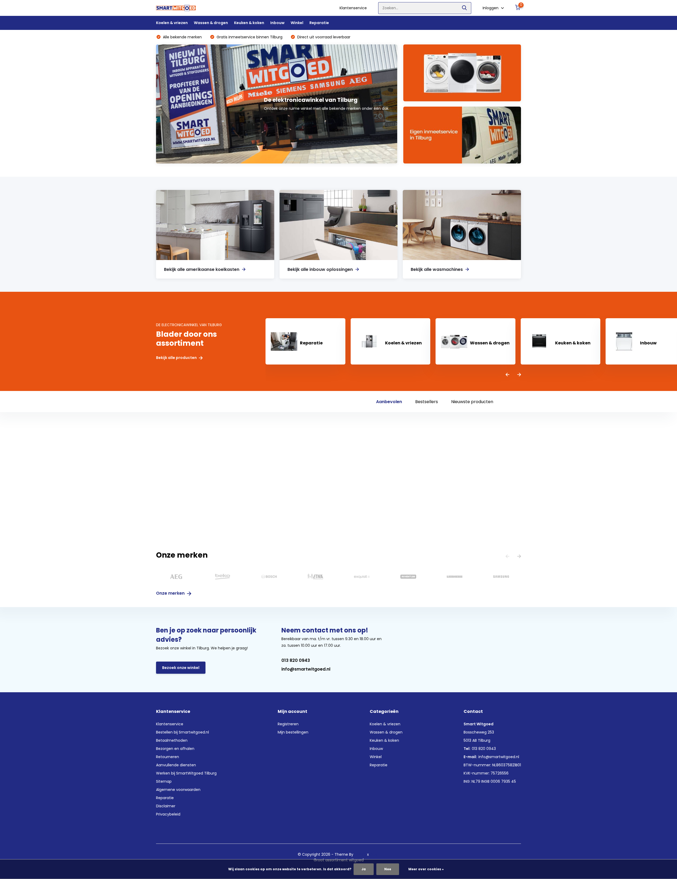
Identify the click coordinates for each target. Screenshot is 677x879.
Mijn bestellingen (293, 732)
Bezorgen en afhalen (175, 748)
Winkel (297, 22)
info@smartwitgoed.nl (305, 669)
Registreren (288, 724)
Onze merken (171, 593)
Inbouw (277, 22)
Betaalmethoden (171, 740)
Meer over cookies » (426, 869)
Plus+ (374, 854)
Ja (364, 869)
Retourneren (167, 756)
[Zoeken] (464, 8)
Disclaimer (165, 806)
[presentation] (507, 375)
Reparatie (319, 22)
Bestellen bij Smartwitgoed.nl (182, 732)
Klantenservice (353, 8)
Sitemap (164, 781)
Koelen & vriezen (172, 22)
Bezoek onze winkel (180, 667)
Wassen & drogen (211, 22)
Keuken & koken (249, 22)
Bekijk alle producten (177, 358)
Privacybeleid (168, 814)
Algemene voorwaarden (178, 789)
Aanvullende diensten (176, 765)
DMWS (360, 854)
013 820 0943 (295, 660)
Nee (387, 869)
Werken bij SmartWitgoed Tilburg (186, 773)
